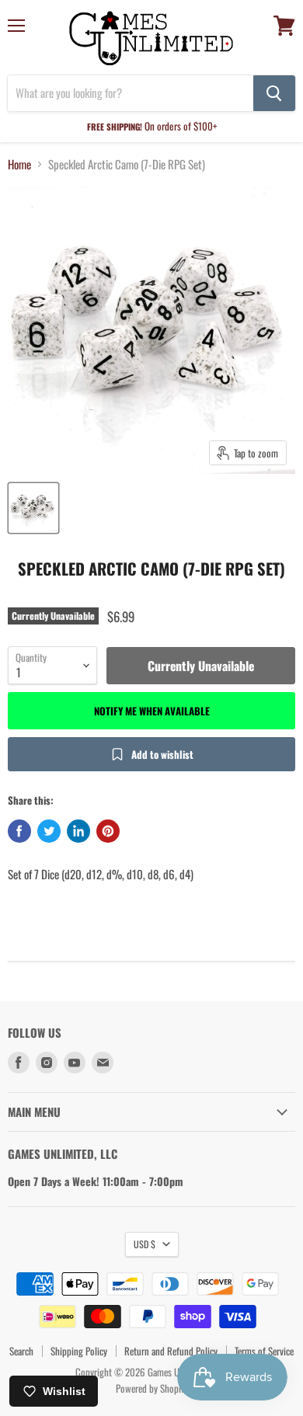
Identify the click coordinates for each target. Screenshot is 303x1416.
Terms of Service (264, 1351)
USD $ (144, 1244)
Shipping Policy (78, 1351)
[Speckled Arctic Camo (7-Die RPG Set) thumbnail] (33, 508)
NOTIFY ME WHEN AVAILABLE (152, 710)
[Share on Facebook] (19, 831)
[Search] (274, 93)
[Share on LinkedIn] (78, 831)
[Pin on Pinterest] (108, 831)
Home (19, 164)
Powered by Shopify (152, 1388)
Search (21, 1351)
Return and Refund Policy (171, 1351)
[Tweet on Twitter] (49, 831)
